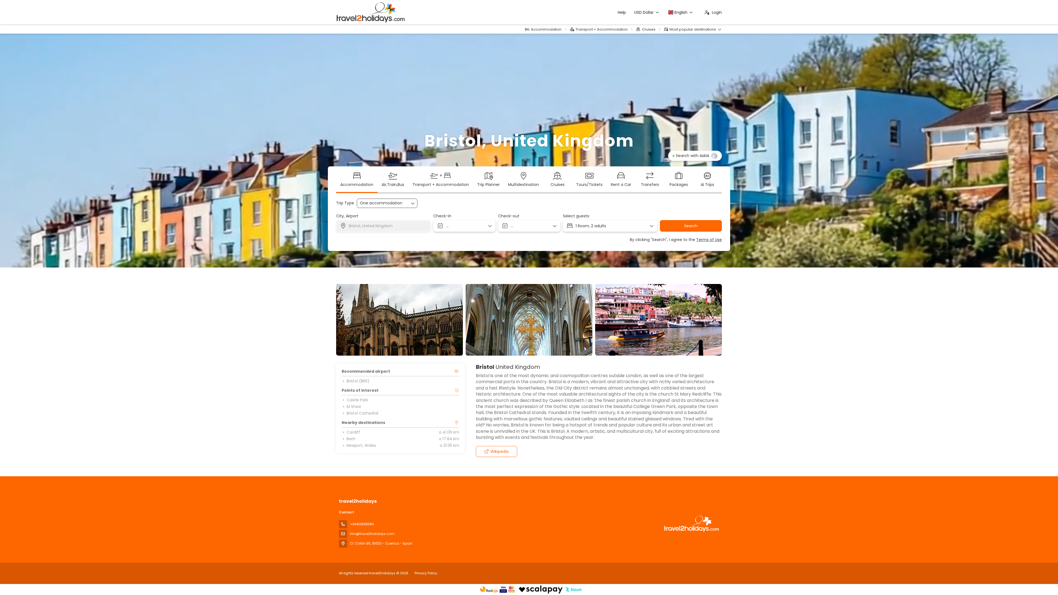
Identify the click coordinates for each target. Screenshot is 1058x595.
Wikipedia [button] (499, 451)
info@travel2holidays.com (372, 533)
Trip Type (345, 203)
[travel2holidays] (691, 524)
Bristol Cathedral (362, 413)
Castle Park (357, 400)
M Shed (354, 407)
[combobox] (383, 226)
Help (622, 12)
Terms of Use (709, 239)
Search (691, 226)
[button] (347, 319)
